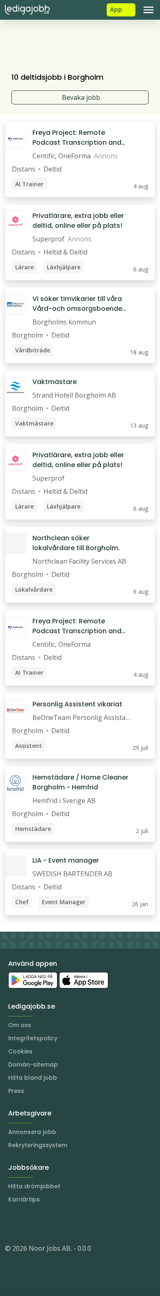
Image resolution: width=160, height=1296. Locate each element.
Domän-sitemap (33, 1064)
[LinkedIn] (27, 1223)
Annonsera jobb (32, 1132)
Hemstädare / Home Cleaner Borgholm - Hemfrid (80, 782)
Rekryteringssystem (37, 1145)
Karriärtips (24, 1199)
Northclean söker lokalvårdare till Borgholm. (76, 543)
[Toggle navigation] (148, 9)
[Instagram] (11, 1223)
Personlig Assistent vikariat (77, 704)
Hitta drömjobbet (34, 1186)
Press (16, 1091)
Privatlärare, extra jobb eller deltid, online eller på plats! (78, 220)
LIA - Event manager (65, 860)
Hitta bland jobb (32, 1078)
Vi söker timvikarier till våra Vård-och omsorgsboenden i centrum (79, 304)
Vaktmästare (54, 381)
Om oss (19, 1025)
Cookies (20, 1051)
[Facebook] (44, 1223)
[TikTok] (60, 1223)
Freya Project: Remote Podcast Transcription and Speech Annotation (76, 138)
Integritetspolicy (32, 1038)
